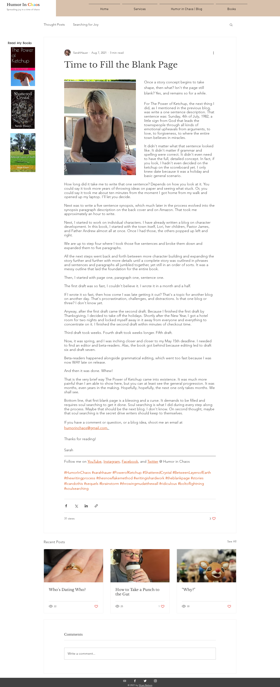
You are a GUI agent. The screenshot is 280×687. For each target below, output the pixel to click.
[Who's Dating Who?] (73, 565)
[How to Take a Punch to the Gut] (140, 565)
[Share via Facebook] (66, 506)
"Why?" (188, 589)
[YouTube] (124, 681)
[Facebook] (135, 681)
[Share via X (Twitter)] (76, 506)
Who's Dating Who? (67, 589)
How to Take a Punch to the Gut (137, 591)
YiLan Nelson (145, 685)
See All (231, 541)
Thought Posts (54, 24)
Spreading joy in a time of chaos (23, 9)
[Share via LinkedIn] (86, 506)
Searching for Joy (85, 24)
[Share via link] (96, 506)
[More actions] (213, 52)
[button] (231, 24)
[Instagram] (155, 681)
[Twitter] (145, 681)
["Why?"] (206, 565)
